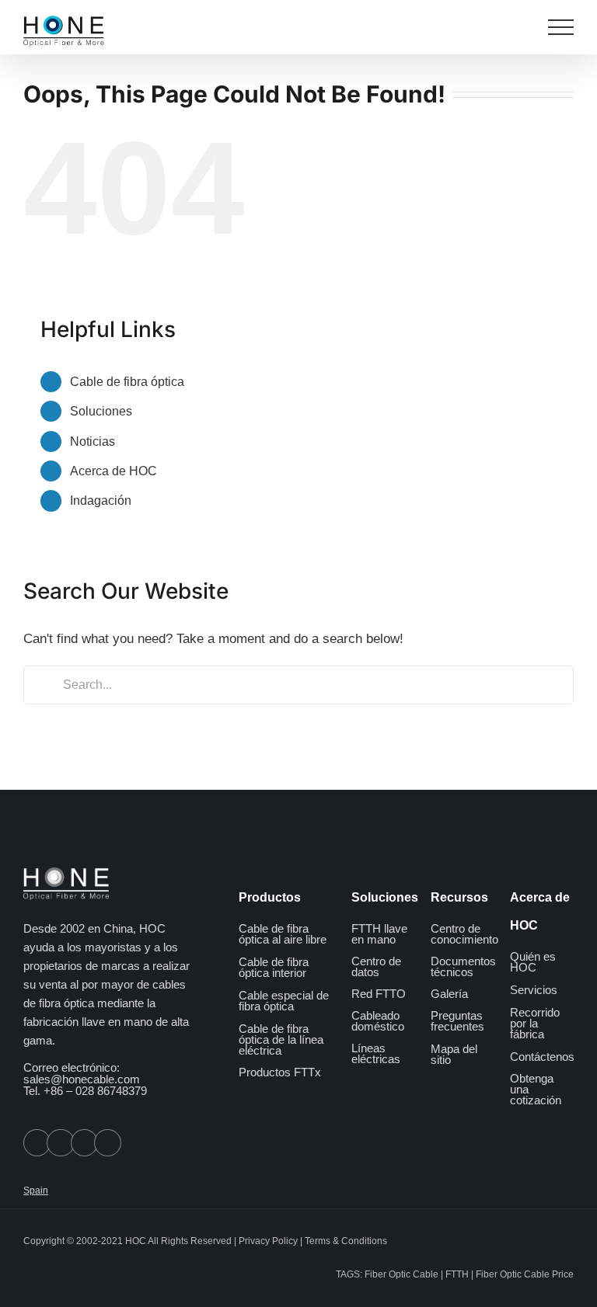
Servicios (533, 989)
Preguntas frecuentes (457, 1021)
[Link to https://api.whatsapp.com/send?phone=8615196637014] (37, 1142)
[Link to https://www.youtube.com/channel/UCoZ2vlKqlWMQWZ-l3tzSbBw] (84, 1142)
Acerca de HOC (113, 471)
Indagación (100, 500)
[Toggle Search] (518, 26)
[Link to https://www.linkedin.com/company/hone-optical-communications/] (107, 1142)
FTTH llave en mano (379, 934)
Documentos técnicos (463, 966)
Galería (449, 993)
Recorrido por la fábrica (535, 1023)
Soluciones (101, 411)
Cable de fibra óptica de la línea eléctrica (281, 1039)
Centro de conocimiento (464, 934)
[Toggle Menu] (561, 27)
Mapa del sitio (454, 1054)
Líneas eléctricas (375, 1053)
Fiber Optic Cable (401, 1274)
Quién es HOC (533, 962)
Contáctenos (542, 1056)
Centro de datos (376, 966)
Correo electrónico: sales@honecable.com (81, 1073)
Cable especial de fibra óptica (284, 1001)
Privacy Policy (268, 1241)
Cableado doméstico (377, 1021)
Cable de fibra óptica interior (274, 967)
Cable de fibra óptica (127, 381)
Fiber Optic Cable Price (525, 1274)
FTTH (457, 1274)
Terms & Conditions (346, 1241)
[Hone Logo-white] (66, 873)
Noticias (92, 441)
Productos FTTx (280, 1072)
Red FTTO (378, 993)
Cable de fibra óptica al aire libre (282, 934)
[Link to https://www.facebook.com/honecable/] (60, 1142)
